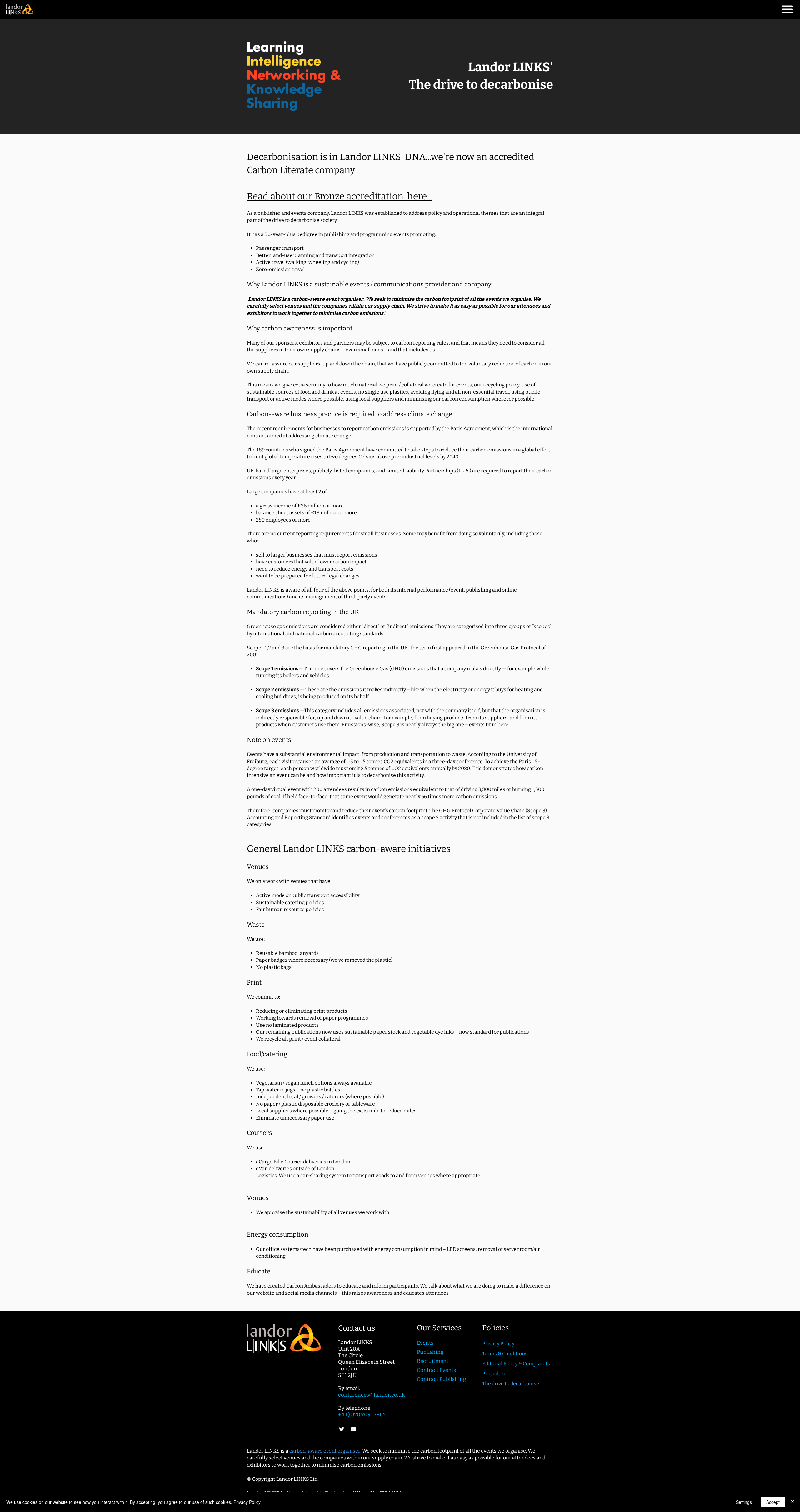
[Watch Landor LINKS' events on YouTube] (353, 1429)
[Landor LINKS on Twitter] (341, 1429)
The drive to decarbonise (510, 1384)
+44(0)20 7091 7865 (362, 1414)
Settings (744, 1502)
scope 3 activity (439, 817)
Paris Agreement (345, 450)
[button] (787, 9)
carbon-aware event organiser (324, 1451)
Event (424, 1343)
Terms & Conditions (505, 1354)
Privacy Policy (247, 1502)
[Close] (792, 1502)
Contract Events (436, 1370)
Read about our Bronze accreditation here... (339, 196)
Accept (773, 1502)
